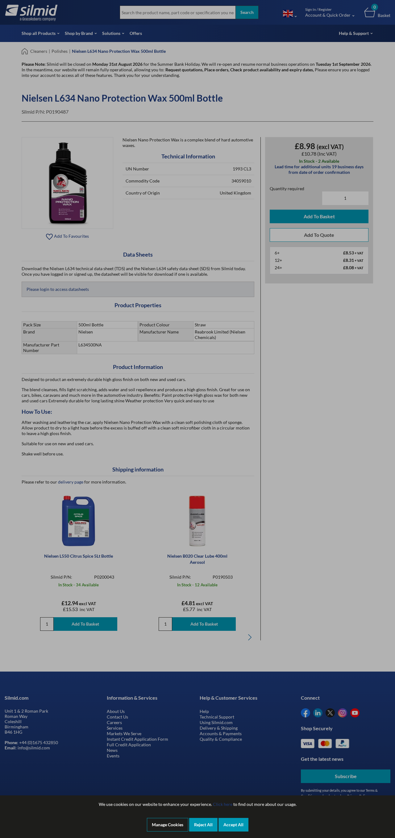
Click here (222, 804)
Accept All (233, 824)
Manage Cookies (167, 824)
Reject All (203, 824)
